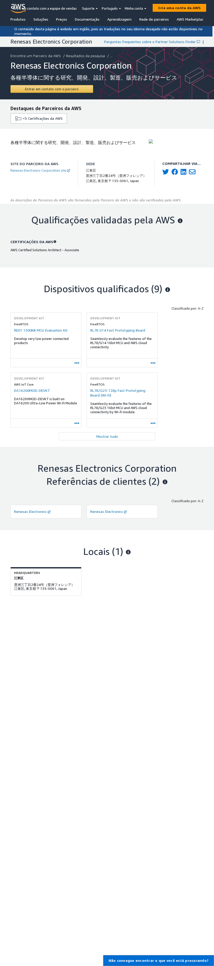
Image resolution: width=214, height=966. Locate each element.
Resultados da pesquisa (85, 55)
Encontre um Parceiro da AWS (35, 55)
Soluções (40, 19)
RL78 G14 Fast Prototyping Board (117, 330)
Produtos (18, 19)
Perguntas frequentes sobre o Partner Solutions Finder (150, 41)
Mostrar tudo (107, 436)
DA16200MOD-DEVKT (32, 390)
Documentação (87, 19)
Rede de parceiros (154, 19)
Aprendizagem (119, 19)
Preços (61, 19)
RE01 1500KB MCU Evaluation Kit (41, 330)
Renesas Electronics (30, 511)
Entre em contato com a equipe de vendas (45, 8)
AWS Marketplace (191, 19)
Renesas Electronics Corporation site (38, 170)
